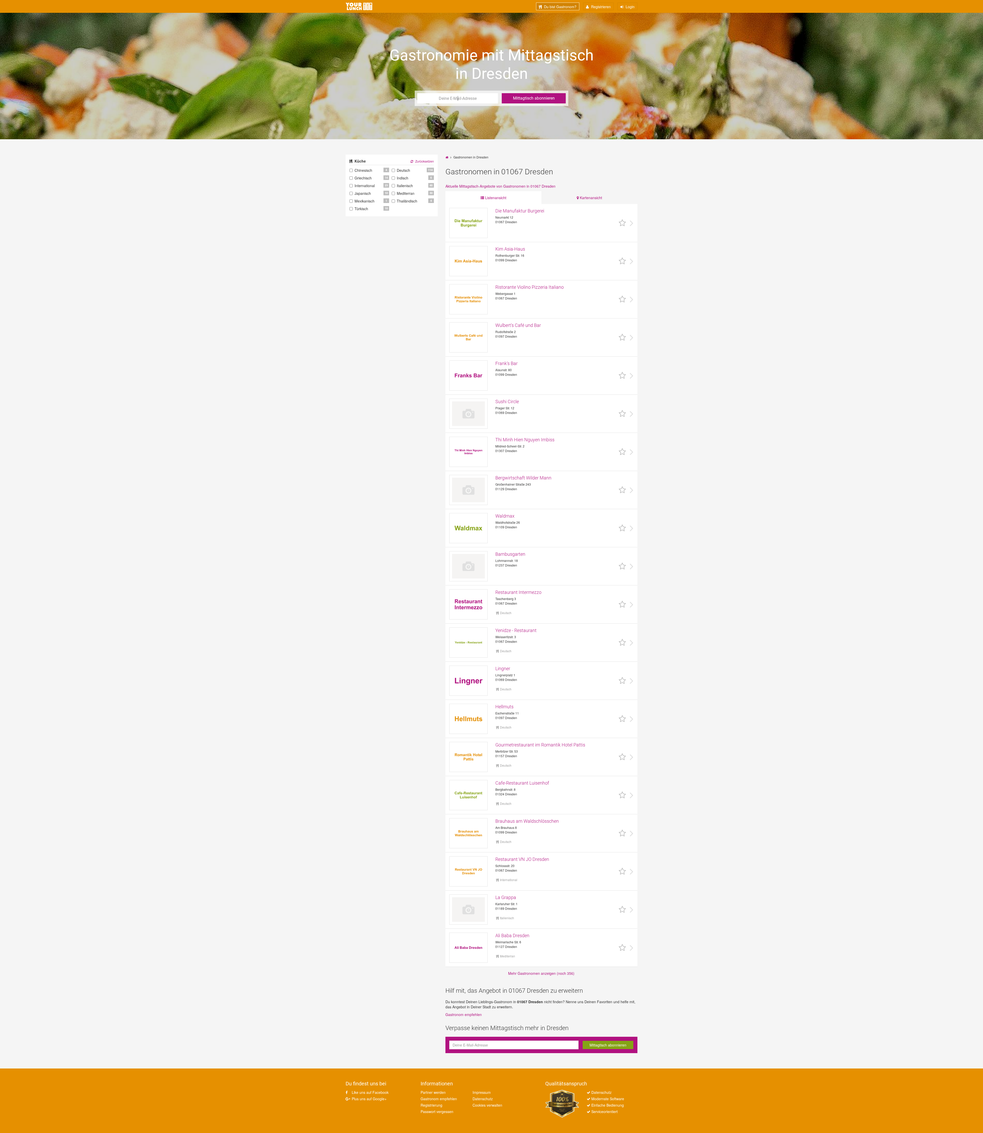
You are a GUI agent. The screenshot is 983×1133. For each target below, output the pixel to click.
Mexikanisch (365, 201)
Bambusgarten (510, 554)
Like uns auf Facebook (370, 1092)
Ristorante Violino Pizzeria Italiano (529, 287)
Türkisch (361, 208)
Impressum (482, 1092)
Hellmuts (504, 706)
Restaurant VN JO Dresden (522, 859)
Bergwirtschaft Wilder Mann (523, 477)
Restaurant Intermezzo (518, 592)
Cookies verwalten (487, 1105)
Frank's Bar (506, 363)
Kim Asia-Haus (510, 249)
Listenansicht (495, 197)
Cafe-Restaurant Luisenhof (522, 783)
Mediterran (405, 193)
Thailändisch (407, 201)
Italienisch (405, 185)
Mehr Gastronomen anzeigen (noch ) (541, 973)
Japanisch (363, 193)
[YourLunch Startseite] (359, 6)
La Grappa (505, 897)
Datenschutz (483, 1098)
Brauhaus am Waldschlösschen (527, 821)
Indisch (402, 177)
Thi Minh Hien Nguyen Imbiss (524, 439)
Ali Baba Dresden (512, 935)
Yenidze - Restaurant (516, 630)
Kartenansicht (590, 197)
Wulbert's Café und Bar (518, 325)
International (365, 185)
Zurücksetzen (424, 161)
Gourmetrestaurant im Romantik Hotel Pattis (540, 744)
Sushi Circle (507, 401)
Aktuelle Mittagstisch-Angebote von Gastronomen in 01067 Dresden (500, 186)
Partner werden (433, 1092)
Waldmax (505, 516)
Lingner (502, 668)
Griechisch (363, 177)
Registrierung (431, 1105)
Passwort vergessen (437, 1111)
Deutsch (403, 170)
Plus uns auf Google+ (369, 1098)
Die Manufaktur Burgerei (519, 210)
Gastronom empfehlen (463, 1014)
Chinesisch (363, 170)
